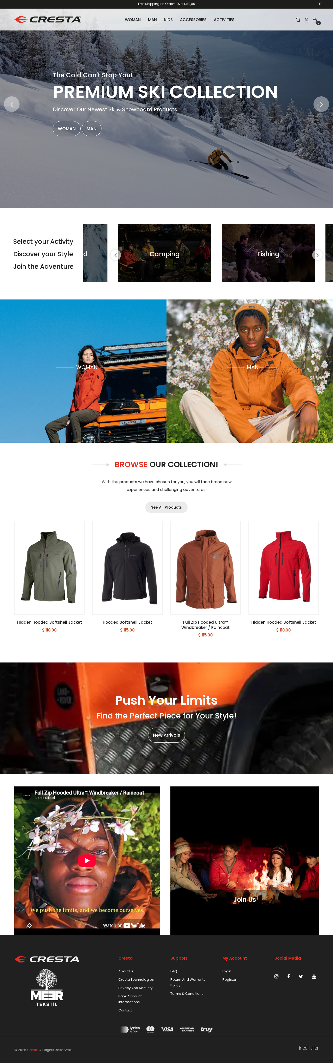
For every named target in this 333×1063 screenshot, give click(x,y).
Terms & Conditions (186, 993)
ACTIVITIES (224, 19)
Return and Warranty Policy (187, 982)
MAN (152, 19)
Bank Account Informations (130, 999)
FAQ (173, 971)
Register (229, 979)
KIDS (168, 19)
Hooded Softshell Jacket (49, 622)
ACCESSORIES (193, 19)
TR (321, 4)
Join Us (244, 899)
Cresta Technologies (136, 979)
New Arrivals (166, 735)
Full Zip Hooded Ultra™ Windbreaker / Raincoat (127, 625)
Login (226, 971)
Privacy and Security (135, 987)
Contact (125, 1010)
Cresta (33, 1049)
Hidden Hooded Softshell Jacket (205, 622)
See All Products (166, 507)
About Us (125, 971)
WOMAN (133, 19)
